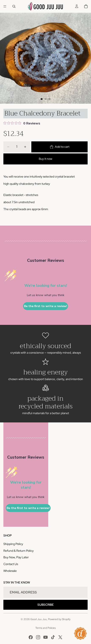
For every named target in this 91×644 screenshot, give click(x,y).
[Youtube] (45, 637)
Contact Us (10, 564)
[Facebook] (30, 637)
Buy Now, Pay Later (16, 557)
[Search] (14, 6)
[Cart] (86, 6)
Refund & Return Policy (18, 551)
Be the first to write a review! (45, 306)
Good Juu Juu (38, 619)
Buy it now (45, 159)
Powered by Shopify (59, 619)
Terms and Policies (45, 628)
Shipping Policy (13, 544)
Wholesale (10, 571)
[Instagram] (38, 637)
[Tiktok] (52, 637)
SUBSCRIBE (45, 605)
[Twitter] (60, 637)
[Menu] (5, 6)
